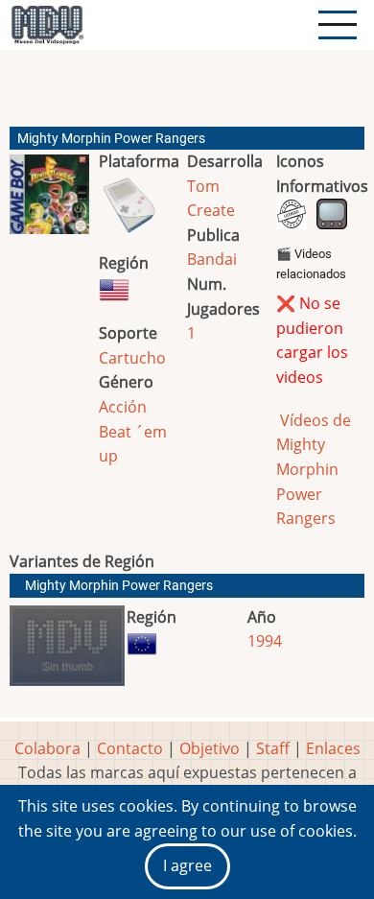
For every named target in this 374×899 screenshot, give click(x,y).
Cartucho (132, 357)
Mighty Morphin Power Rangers (119, 586)
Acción (123, 406)
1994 (264, 640)
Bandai (212, 259)
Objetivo (209, 748)
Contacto (130, 748)
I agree (187, 865)
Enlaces (333, 748)
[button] (49, 201)
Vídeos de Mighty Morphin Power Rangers (313, 469)
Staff (273, 748)
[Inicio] (47, 25)
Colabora (47, 748)
